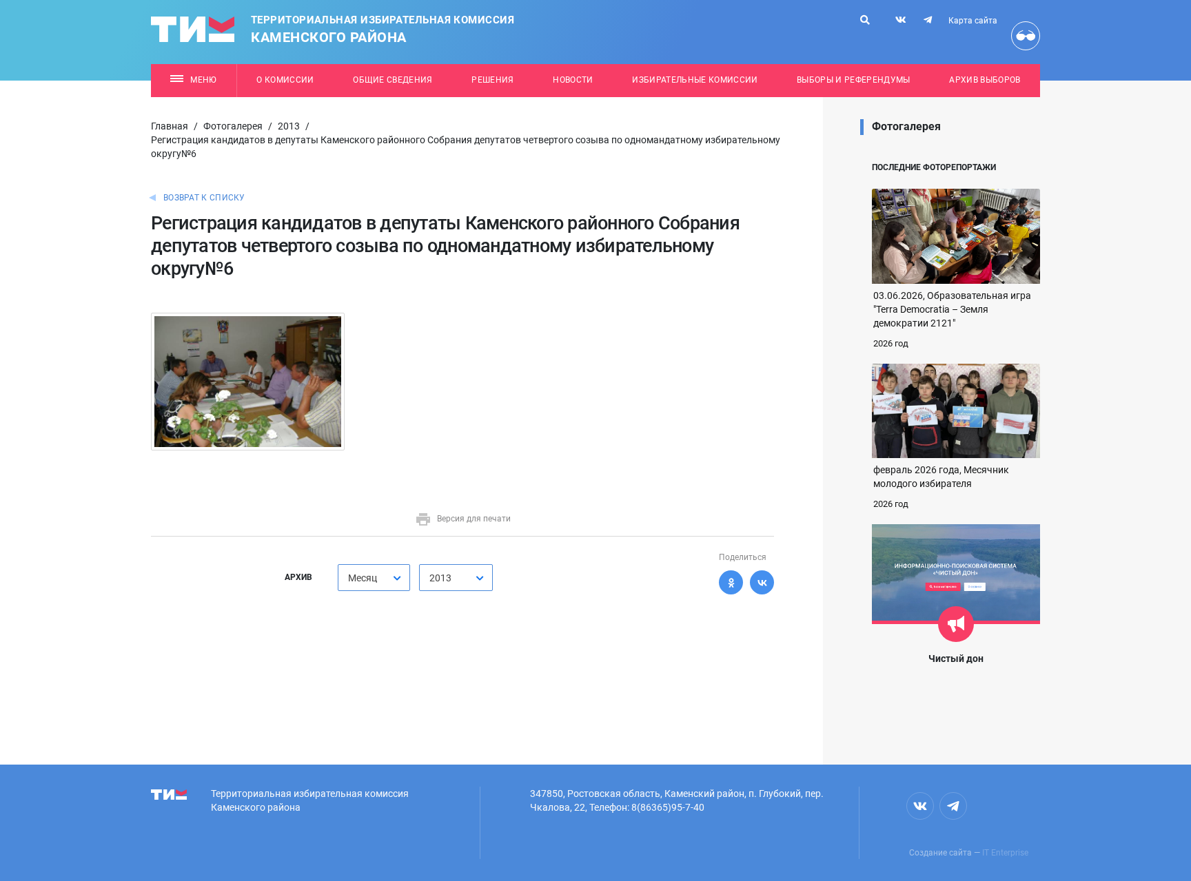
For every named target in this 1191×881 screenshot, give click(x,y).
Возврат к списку (204, 198)
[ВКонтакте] (762, 582)
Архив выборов (984, 80)
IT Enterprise (1005, 853)
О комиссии (285, 80)
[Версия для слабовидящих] (1025, 35)
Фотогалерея (233, 126)
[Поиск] (865, 20)
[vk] (900, 20)
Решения (492, 80)
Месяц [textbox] (362, 577)
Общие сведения (393, 80)
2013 (289, 126)
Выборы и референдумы (853, 80)
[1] (248, 380)
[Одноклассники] (731, 582)
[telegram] (927, 20)
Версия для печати (474, 519)
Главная (169, 126)
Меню (203, 80)
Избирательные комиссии (694, 80)
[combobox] (374, 577)
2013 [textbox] (440, 577)
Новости (573, 80)
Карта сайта (972, 20)
